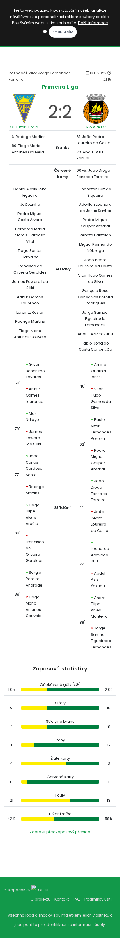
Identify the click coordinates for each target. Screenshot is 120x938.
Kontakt (61, 899)
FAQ (76, 899)
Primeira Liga (60, 86)
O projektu (40, 899)
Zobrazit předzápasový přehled (60, 832)
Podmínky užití (98, 899)
